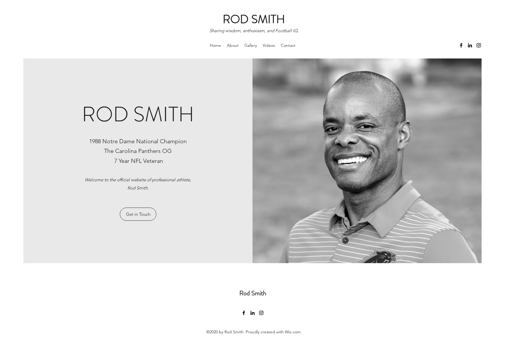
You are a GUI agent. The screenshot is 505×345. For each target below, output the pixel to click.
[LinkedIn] (470, 45)
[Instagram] (479, 45)
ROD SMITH (254, 19)
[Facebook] (461, 45)
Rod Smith (252, 293)
